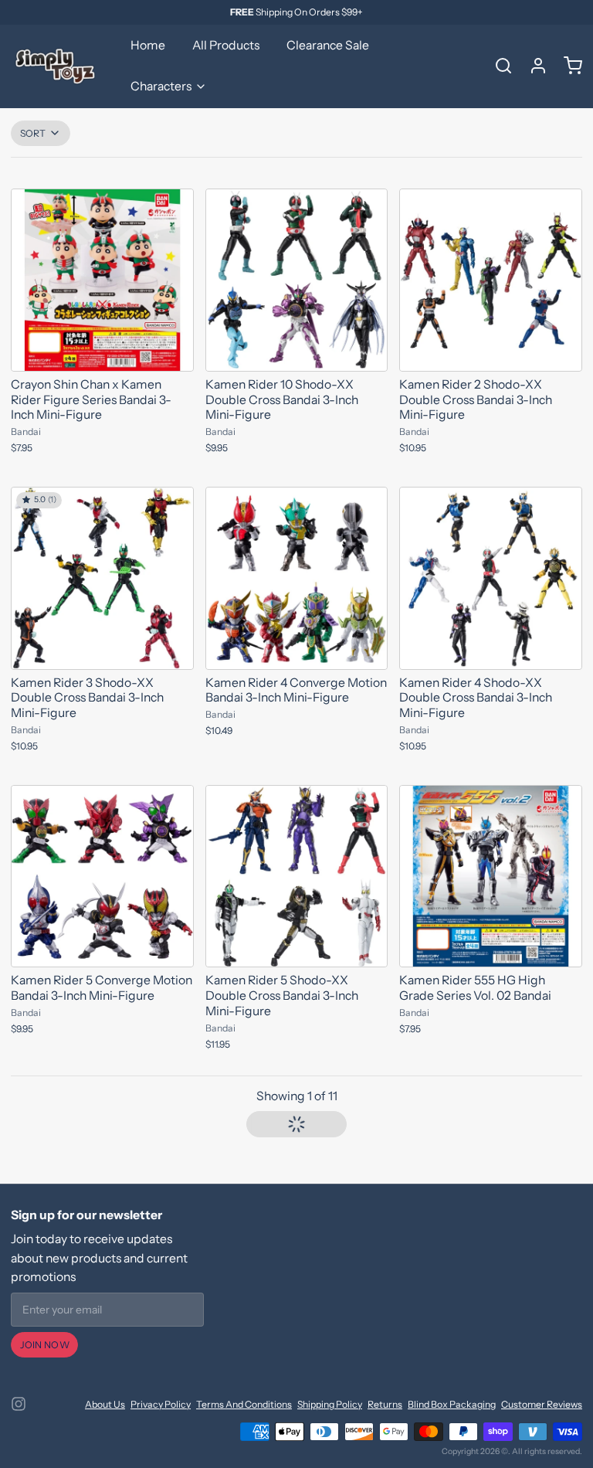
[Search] (498, 65)
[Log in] (532, 65)
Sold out (102, 352)
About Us (105, 1404)
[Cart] (567, 65)
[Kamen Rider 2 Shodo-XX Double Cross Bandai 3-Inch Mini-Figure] (490, 280)
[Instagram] (18, 1404)
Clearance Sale (327, 45)
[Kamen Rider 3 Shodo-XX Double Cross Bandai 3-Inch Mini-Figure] (102, 578)
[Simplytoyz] (57, 66)
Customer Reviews (541, 1404)
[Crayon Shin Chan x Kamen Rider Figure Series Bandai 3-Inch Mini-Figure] (102, 280)
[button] (296, 1124)
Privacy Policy (160, 1404)
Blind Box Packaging (452, 1404)
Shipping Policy (329, 1404)
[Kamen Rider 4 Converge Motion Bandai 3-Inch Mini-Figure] (296, 578)
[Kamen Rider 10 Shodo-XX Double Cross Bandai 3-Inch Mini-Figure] (296, 280)
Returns (385, 1404)
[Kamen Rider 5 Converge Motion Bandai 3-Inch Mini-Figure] (102, 876)
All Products (225, 45)
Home (147, 45)
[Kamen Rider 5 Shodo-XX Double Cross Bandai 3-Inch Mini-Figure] (296, 876)
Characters (160, 86)
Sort (33, 133)
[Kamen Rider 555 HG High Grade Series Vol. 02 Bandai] (490, 876)
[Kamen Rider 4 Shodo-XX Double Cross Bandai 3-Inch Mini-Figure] (490, 578)
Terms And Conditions (244, 1404)
